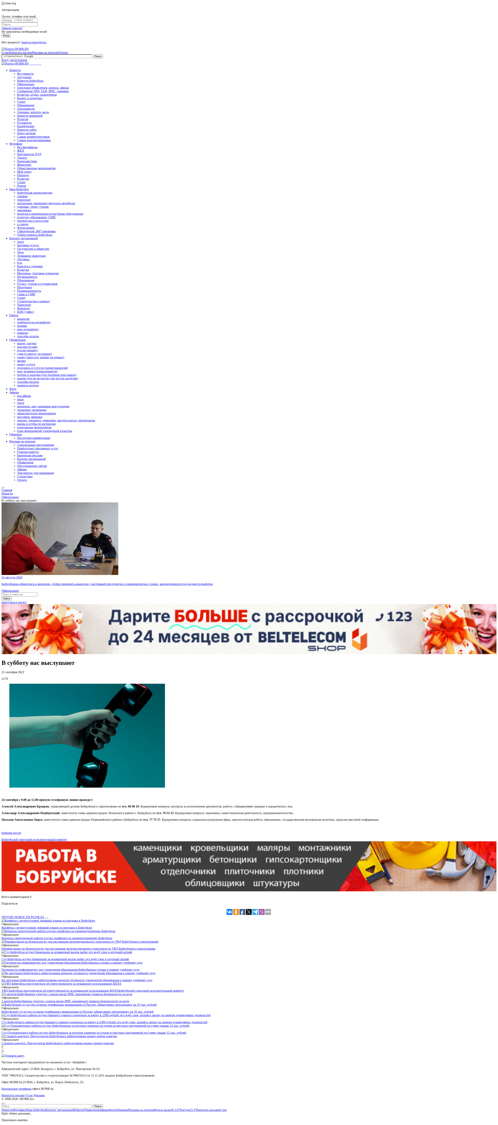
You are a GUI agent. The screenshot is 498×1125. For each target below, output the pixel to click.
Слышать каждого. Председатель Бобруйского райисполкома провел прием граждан (58, 1043)
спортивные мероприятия (34, 427)
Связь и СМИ (26, 294)
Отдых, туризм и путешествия (37, 283)
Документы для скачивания (35, 473)
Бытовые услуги (28, 245)
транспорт (24, 199)
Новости (15, 70)
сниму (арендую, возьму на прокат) (40, 357)
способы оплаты (28, 336)
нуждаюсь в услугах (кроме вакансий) (42, 367)
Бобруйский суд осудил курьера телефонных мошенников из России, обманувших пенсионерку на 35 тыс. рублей (77, 1011)
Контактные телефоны (17, 1088)
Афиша (14, 392)
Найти (6, 598)
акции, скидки (26, 343)
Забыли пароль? (12, 28)
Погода (188, 1110)
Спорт (21, 101)
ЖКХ (20, 150)
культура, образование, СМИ (36, 217)
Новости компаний (30, 115)
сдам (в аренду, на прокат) (34, 353)
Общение (15, 434)
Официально (25, 84)
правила (22, 332)
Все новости (25, 73)
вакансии (23, 318)
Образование (25, 105)
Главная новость (28, 452)
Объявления (17, 339)
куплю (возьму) (27, 350)
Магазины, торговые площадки (38, 273)
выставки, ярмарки (29, 417)
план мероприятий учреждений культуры (44, 431)
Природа (23, 175)
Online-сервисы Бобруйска (34, 234)
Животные (24, 164)
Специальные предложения (35, 445)
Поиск (97, 56)
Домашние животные (31, 255)
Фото (12, 389)
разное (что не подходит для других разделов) (47, 378)
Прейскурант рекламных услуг (37, 448)
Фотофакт (16, 143)
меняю (21, 360)
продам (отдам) (27, 346)
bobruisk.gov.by (11, 833)
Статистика (24, 476)
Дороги (22, 157)
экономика (24, 210)
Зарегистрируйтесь (33, 42)
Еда (19, 262)
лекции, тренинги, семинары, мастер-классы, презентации (56, 420)
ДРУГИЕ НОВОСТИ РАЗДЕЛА (23, 917)
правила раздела (28, 385)
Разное (21, 185)
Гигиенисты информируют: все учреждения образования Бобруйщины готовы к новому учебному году (71, 969)
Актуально (24, 77)
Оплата (63, 52)
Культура (23, 178)
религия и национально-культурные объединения (50, 213)
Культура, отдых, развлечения (37, 94)
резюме (22, 325)
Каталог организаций (23, 238)
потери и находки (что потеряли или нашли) (46, 374)
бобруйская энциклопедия (34, 192)
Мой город (24, 171)
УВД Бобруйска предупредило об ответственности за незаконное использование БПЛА (60, 990)
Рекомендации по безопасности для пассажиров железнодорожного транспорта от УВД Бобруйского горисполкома (78, 948)
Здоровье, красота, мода (33, 112)
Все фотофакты (27, 147)
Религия (22, 119)
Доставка (23, 259)
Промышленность (29, 290)
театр (20, 403)
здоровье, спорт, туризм (33, 206)
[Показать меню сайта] (3, 487)
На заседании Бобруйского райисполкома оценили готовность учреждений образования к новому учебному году (77, 980)
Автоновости (26, 108)
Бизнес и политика (29, 98)
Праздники (24, 287)
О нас (5, 52)
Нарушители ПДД (29, 154)
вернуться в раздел (14, 602)
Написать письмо (20, 52)
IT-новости (24, 122)
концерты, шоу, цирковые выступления (43, 406)
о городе (22, 224)
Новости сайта (27, 129)
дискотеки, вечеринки (31, 410)
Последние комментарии (33, 438)
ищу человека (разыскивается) (37, 371)
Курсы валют (167, 1110)
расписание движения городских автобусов (46, 203)
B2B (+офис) (25, 311)
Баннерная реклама (30, 455)
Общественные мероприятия (36, 168)
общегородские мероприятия (36, 413)
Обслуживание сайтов (32, 466)
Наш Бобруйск (19, 189)
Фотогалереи (25, 227)
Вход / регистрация (14, 60)
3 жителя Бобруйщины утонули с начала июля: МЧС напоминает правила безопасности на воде (65, 1001)
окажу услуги (26, 364)
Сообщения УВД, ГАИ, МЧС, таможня (42, 91)
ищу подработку (28, 329)
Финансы (23, 308)
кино (20, 399)
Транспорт (24, 304)
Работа (13, 315)
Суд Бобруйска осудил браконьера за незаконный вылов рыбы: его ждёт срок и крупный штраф (65, 959)
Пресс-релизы (26, 133)
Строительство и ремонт (33, 301)
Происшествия (27, 161)
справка (22, 196)
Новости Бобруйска (30, 80)
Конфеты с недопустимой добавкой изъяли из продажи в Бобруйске (47, 927)
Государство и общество (33, 248)
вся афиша (24, 396)
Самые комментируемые (33, 136)
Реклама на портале (45, 52)
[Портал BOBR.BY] (15, 49)
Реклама (39, 1095)
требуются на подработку (34, 322)
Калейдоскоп (25, 126)
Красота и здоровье (30, 266)
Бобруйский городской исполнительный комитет (34, 839)
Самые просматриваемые (34, 140)
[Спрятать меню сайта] (3, 1103)
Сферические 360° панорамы (36, 231)
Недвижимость (27, 276)
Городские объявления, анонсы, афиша (43, 87)
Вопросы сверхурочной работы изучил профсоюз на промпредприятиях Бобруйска (57, 938)
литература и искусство (33, 220)
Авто (20, 241)
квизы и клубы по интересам (36, 424)
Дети (20, 252)
